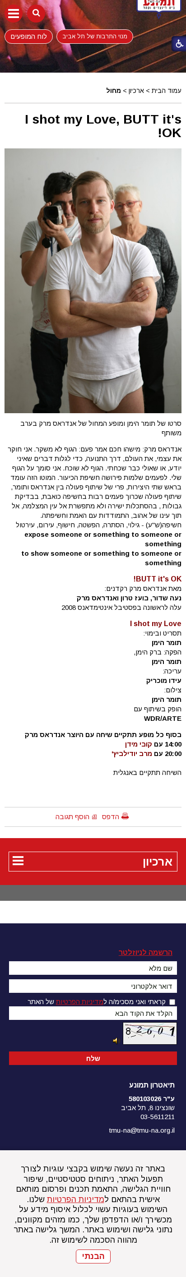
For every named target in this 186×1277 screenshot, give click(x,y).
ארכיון (136, 90)
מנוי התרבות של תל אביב (94, 36)
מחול (113, 90)
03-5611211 (157, 1116)
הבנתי (93, 1256)
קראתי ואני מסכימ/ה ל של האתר (97, 1001)
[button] (14, 14)
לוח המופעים (28, 36)
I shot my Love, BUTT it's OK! (103, 126)
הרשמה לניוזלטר (145, 952)
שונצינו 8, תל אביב (148, 1107)
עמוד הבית (166, 90)
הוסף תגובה (72, 817)
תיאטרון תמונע (152, 1085)
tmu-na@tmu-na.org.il (142, 1130)
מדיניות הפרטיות (75, 1199)
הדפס (110, 817)
